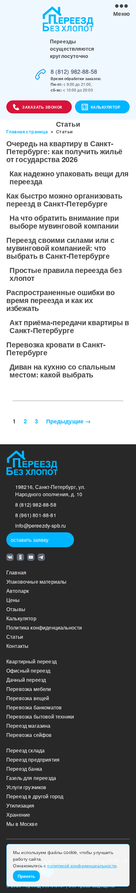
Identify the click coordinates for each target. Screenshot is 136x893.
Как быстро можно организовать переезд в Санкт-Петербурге (64, 199)
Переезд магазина (28, 725)
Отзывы (15, 609)
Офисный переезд (28, 670)
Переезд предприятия (32, 759)
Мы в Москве (22, 823)
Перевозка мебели (28, 689)
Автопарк (17, 590)
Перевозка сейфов (29, 734)
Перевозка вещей (27, 698)
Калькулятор (106, 107)
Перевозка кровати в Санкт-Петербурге (56, 348)
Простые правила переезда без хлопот (65, 274)
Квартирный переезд (31, 661)
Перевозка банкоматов (34, 707)
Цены (13, 600)
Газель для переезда (31, 778)
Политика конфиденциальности (44, 627)
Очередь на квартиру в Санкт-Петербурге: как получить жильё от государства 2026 (64, 151)
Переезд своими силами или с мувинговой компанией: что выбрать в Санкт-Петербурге (60, 248)
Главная (16, 572)
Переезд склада (25, 750)
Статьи (14, 636)
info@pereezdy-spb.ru (40, 525)
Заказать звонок (42, 107)
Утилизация (20, 805)
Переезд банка (24, 768)
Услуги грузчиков (26, 787)
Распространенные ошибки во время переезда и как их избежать (60, 300)
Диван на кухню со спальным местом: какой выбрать (62, 370)
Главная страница (27, 131)
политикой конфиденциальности (81, 865)
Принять (26, 876)
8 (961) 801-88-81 (35, 515)
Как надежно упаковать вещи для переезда (68, 177)
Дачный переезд (26, 679)
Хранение (18, 814)
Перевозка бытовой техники (40, 716)
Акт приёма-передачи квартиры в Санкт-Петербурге (69, 326)
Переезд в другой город (35, 796)
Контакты (17, 645)
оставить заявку (29, 539)
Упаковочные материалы (36, 581)
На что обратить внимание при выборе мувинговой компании (64, 221)
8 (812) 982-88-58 (74, 71)
